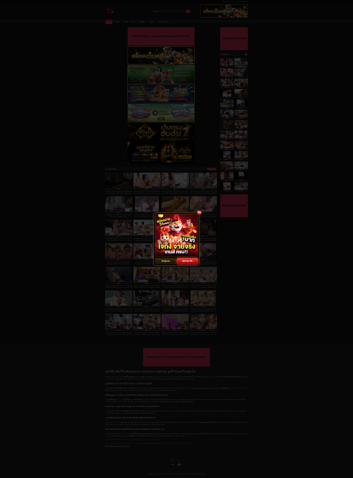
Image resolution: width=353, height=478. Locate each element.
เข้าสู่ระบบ (165, 261)
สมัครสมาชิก (187, 261)
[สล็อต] (176, 235)
